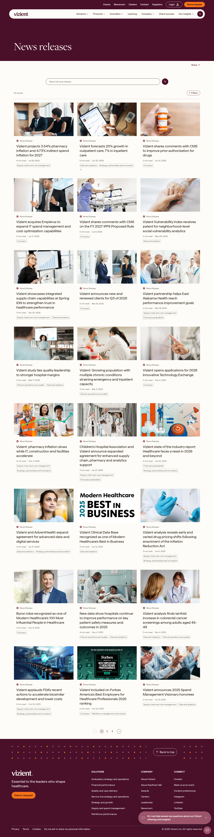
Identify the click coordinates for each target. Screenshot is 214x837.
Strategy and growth (102, 802)
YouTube (178, 808)
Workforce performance (104, 814)
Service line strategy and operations (110, 796)
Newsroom (119, 4)
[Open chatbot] (207, 830)
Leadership (147, 802)
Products (97, 14)
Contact (144, 4)
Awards (145, 790)
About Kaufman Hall (151, 785)
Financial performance (103, 785)
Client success (166, 14)
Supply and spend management (108, 808)
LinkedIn (178, 802)
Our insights (185, 14)
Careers (133, 4)
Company (147, 14)
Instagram (179, 796)
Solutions (81, 14)
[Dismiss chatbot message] (206, 817)
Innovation (115, 14)
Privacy (15, 829)
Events (106, 4)
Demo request (194, 4)
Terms (26, 829)
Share (195, 65)
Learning (132, 14)
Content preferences (185, 790)
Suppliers (157, 4)
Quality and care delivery (104, 790)
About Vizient (148, 779)
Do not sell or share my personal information (67, 829)
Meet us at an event (184, 785)
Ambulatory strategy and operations (110, 779)
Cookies (36, 829)
